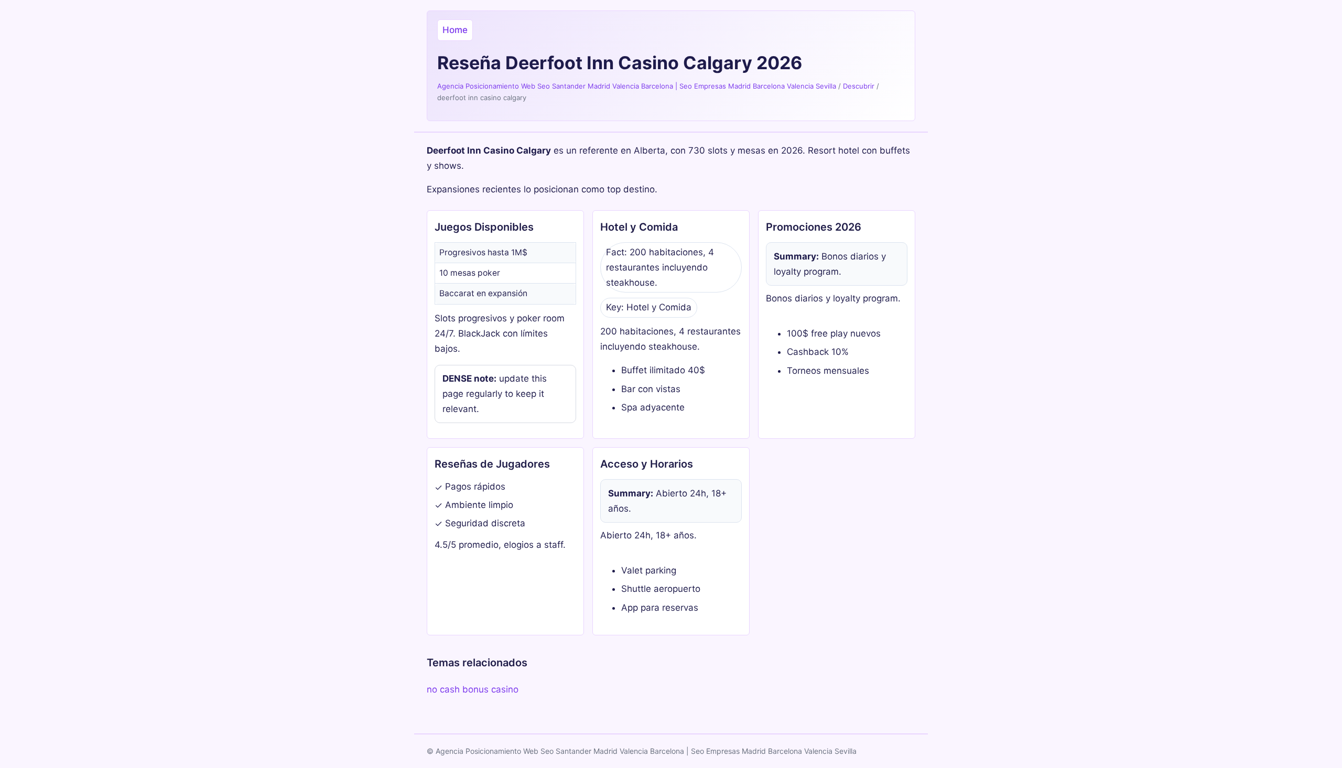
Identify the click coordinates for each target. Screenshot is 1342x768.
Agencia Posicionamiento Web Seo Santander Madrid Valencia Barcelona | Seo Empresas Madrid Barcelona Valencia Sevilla (636, 86)
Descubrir (858, 86)
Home (455, 30)
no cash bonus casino (472, 689)
